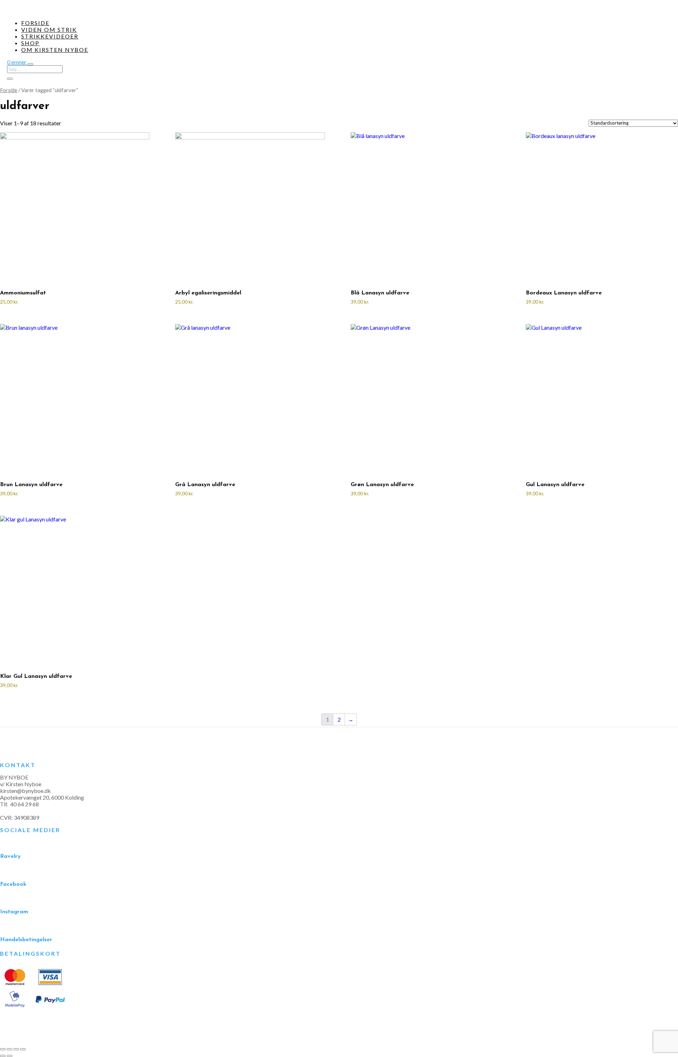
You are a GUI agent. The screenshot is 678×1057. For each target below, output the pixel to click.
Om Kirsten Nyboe (54, 49)
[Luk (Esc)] (23, 1049)
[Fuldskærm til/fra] (9, 1049)
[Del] (16, 1049)
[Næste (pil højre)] (9, 1056)
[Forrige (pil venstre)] (3, 1056)
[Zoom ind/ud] (3, 1049)
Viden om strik (49, 29)
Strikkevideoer (49, 36)
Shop (30, 43)
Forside (35, 22)
